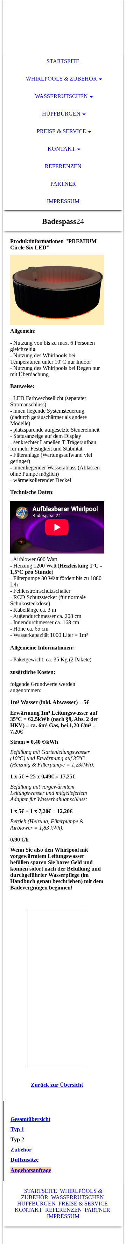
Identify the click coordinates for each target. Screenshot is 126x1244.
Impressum (63, 201)
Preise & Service (61, 131)
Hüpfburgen (61, 114)
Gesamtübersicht (30, 1119)
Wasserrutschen (61, 96)
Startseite (63, 61)
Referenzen (63, 166)
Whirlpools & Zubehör (61, 79)
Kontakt (61, 149)
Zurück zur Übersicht (57, 1085)
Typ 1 (17, 1129)
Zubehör (20, 1150)
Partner (63, 184)
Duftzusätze (24, 1160)
